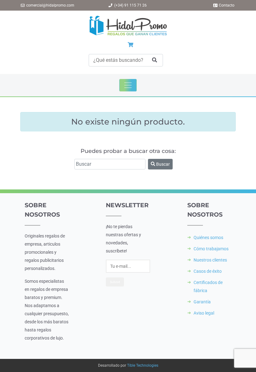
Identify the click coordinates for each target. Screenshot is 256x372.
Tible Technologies (142, 365)
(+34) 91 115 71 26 (130, 5)
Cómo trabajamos (211, 248)
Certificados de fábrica (208, 286)
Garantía (202, 301)
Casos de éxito (208, 271)
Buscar (162, 164)
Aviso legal (204, 313)
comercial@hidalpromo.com (50, 5)
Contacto (226, 5)
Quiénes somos (208, 237)
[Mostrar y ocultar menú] (128, 85)
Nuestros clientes (210, 259)
